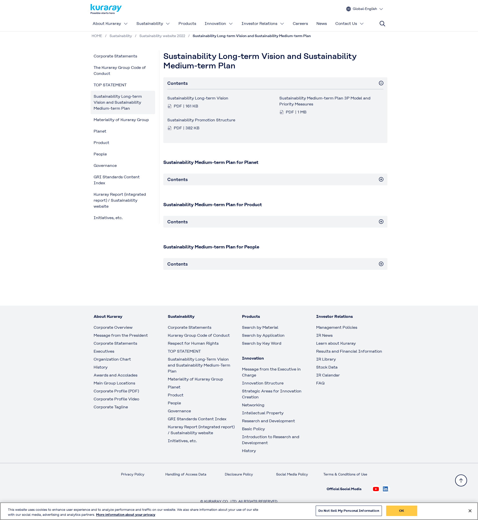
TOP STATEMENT (110, 85)
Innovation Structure (263, 383)
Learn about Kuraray (336, 343)
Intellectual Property (263, 413)
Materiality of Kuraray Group (121, 119)
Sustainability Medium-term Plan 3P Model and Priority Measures (324, 101)
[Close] (470, 510)
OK (401, 511)
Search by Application (263, 335)
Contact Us (346, 23)
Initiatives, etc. (108, 217)
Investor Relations (259, 23)
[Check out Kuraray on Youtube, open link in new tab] (376, 489)
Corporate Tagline (111, 407)
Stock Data (327, 367)
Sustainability (149, 23)
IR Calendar (328, 375)
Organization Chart (112, 359)
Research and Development (268, 421)
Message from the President (121, 335)
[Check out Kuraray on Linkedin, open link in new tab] (386, 489)
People (100, 154)
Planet (100, 131)
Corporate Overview (113, 327)
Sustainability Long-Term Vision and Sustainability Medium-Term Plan (199, 365)
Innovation (215, 23)
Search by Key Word (261, 343)
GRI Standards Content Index (117, 180)
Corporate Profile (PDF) (116, 391)
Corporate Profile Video (116, 399)
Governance (105, 165)
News (321, 23)
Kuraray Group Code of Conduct (199, 335)
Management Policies (336, 327)
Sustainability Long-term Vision (197, 98)
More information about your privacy (125, 515)
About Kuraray (107, 23)
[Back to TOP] (461, 480)
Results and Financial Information (349, 351)
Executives (104, 351)
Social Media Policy (292, 474)
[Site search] (382, 24)
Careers (300, 23)
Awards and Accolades (115, 375)
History (101, 367)
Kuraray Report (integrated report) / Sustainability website (120, 200)
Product (101, 142)
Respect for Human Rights (193, 343)
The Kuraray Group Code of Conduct (120, 70)
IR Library (326, 359)
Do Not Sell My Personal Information (348, 511)
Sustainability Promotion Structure (201, 120)
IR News (324, 335)
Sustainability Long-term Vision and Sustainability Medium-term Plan (118, 102)
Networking (253, 405)
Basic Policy (253, 428)
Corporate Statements (115, 56)
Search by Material (260, 327)
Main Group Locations (114, 383)
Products (187, 23)
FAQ (320, 383)
